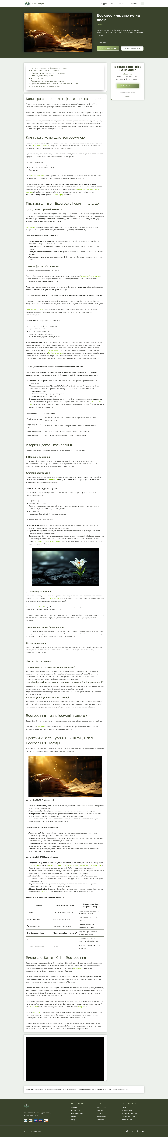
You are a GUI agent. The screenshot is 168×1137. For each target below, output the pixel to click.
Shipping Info (127, 1110)
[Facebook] (127, 1131)
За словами (30, 227)
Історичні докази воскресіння (42, 76)
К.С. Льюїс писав (53, 598)
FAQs (124, 1107)
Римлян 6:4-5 (84, 865)
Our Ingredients (77, 1113)
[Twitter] (132, 1131)
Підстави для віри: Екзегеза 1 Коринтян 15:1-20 (48, 73)
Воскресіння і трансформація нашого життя (47, 81)
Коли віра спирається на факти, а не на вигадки (49, 68)
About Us (74, 1107)
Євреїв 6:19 (34, 1007)
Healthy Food (101, 1107)
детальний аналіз (37, 176)
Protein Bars (101, 1117)
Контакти (133, 4)
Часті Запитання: (37, 78)
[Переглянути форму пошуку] (142, 3)
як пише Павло (54, 350)
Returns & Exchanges (129, 1113)
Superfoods (101, 1113)
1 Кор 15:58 (82, 1007)
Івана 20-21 (74, 865)
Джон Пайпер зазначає (34, 309)
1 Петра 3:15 (44, 892)
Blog (73, 1120)
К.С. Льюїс (36, 1012)
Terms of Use (127, 1120)
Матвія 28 (51, 865)
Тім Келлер (41, 727)
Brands (73, 1117)
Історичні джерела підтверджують (48, 541)
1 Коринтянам (101, 42)
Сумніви (100, 24)
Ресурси (127, 96)
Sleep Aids (100, 1120)
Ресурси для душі (107, 4)
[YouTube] (142, 1131)
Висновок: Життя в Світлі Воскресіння (45, 86)
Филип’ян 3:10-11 (96, 865)
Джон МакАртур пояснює (90, 276)
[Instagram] (137, 1131)
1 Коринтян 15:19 (57, 195)
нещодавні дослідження (40, 145)
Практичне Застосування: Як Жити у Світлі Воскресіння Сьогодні (55, 84)
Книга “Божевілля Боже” (35, 607)
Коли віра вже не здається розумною (45, 70)
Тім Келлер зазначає (55, 353)
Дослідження (53, 480)
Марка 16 (59, 865)
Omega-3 (100, 1110)
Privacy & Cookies (128, 1117)
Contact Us (75, 1110)
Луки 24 (67, 865)
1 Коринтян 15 (34, 865)
